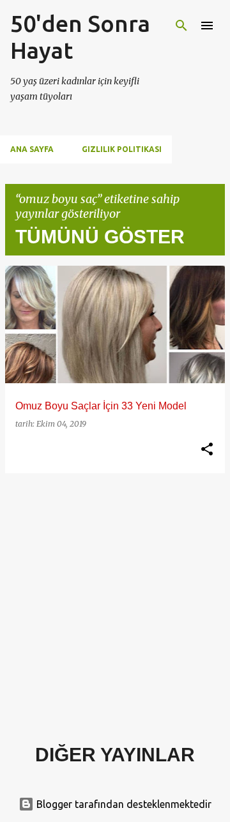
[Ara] (181, 25)
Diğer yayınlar (115, 754)
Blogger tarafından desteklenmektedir (122, 804)
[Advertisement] (115, 598)
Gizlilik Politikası (122, 149)
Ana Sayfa (32, 149)
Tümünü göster (100, 236)
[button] (207, 449)
